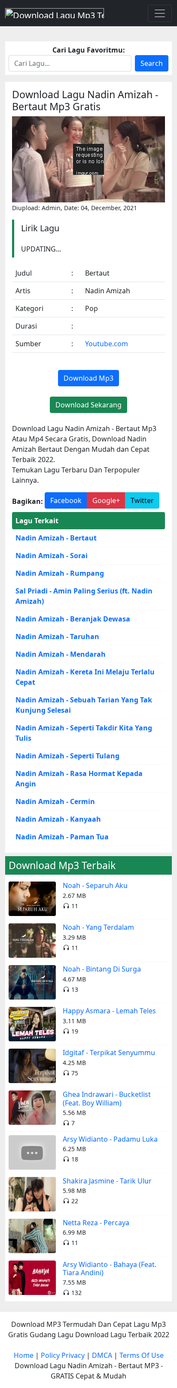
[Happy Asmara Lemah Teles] (32, 1023)
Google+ (106, 500)
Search (151, 63)
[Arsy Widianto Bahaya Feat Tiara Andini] (32, 1277)
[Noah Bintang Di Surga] (32, 982)
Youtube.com (106, 343)
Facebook (66, 500)
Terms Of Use (141, 1355)
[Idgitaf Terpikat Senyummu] (32, 1065)
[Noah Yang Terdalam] (32, 940)
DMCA (102, 1355)
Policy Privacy (63, 1355)
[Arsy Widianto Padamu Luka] (32, 1151)
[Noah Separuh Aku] (32, 898)
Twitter (142, 500)
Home (24, 1355)
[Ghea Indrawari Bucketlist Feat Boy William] (32, 1107)
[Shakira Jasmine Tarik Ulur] (32, 1193)
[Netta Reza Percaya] (32, 1235)
